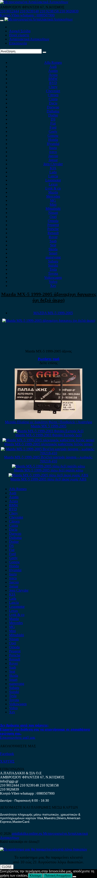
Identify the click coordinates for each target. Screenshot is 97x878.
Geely (53, 131)
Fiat (53, 123)
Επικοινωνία (18, 43)
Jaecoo (53, 156)
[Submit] (44, 52)
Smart (53, 253)
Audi (53, 67)
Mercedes (53, 196)
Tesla (53, 269)
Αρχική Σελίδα (19, 31)
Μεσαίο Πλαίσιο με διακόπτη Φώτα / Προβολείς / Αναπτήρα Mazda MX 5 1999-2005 (48, 424)
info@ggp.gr (9, 781)
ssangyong (53, 257)
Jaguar (53, 160)
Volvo (53, 282)
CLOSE (7, 867)
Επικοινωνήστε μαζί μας (17, 737)
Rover (53, 237)
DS (53, 119)
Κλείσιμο (35, 875)
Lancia (53, 176)
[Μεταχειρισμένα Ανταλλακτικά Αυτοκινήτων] (43, 849)
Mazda (53, 192)
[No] (74, 876)
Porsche (53, 229)
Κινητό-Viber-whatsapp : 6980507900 (27, 15)
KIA (53, 168)
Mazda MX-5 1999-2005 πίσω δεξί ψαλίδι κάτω (48, 470)
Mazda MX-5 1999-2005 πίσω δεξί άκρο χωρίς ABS (48, 479)
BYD (53, 83)
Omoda (53, 221)
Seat (53, 245)
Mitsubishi (53, 208)
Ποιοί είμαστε (19, 35)
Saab (53, 241)
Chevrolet (53, 91)
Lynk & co (53, 188)
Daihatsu (53, 111)
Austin (53, 71)
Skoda (53, 249)
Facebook (7, 754)
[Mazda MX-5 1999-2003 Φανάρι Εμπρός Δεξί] (48, 431)
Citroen (53, 95)
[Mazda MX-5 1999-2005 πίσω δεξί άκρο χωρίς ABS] (48, 475)
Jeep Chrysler (53, 164)
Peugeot (53, 225)
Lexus (53, 184)
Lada (53, 172)
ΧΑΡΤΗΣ (7, 761)
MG (53, 200)
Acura (53, 75)
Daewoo (53, 107)
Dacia (53, 103)
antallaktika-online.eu (27, 833)
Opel (53, 217)
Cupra (53, 99)
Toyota (53, 273)
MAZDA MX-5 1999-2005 (53, 313)
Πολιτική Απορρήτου (58, 875)
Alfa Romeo (53, 62)
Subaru (53, 261)
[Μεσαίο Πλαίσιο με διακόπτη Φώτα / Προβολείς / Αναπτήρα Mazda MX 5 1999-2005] (48, 418)
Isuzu (53, 148)
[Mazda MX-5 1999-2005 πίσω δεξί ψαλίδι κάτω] (48, 466)
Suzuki (53, 265)
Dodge (53, 115)
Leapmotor (53, 180)
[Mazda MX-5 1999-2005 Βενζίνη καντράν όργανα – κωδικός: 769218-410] (48, 453)
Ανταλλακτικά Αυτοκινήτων (29, 39)
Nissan (53, 213)
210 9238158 (50, 11)
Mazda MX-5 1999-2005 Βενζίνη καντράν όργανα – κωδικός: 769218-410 (48, 459)
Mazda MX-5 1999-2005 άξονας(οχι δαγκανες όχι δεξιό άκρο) (48, 297)
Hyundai (53, 144)
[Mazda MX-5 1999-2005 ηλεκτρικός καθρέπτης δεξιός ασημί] (48, 440)
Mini (53, 204)
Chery (53, 87)
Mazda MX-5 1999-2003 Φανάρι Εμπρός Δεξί (48, 435)
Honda (53, 140)
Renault (53, 233)
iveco (53, 152)
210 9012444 (9, 11)
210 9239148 (29, 11)
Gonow (53, 135)
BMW (53, 79)
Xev (53, 286)
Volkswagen (53, 277)
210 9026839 (69, 11)
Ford (53, 127)
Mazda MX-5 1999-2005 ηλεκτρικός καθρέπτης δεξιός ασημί (48, 444)
